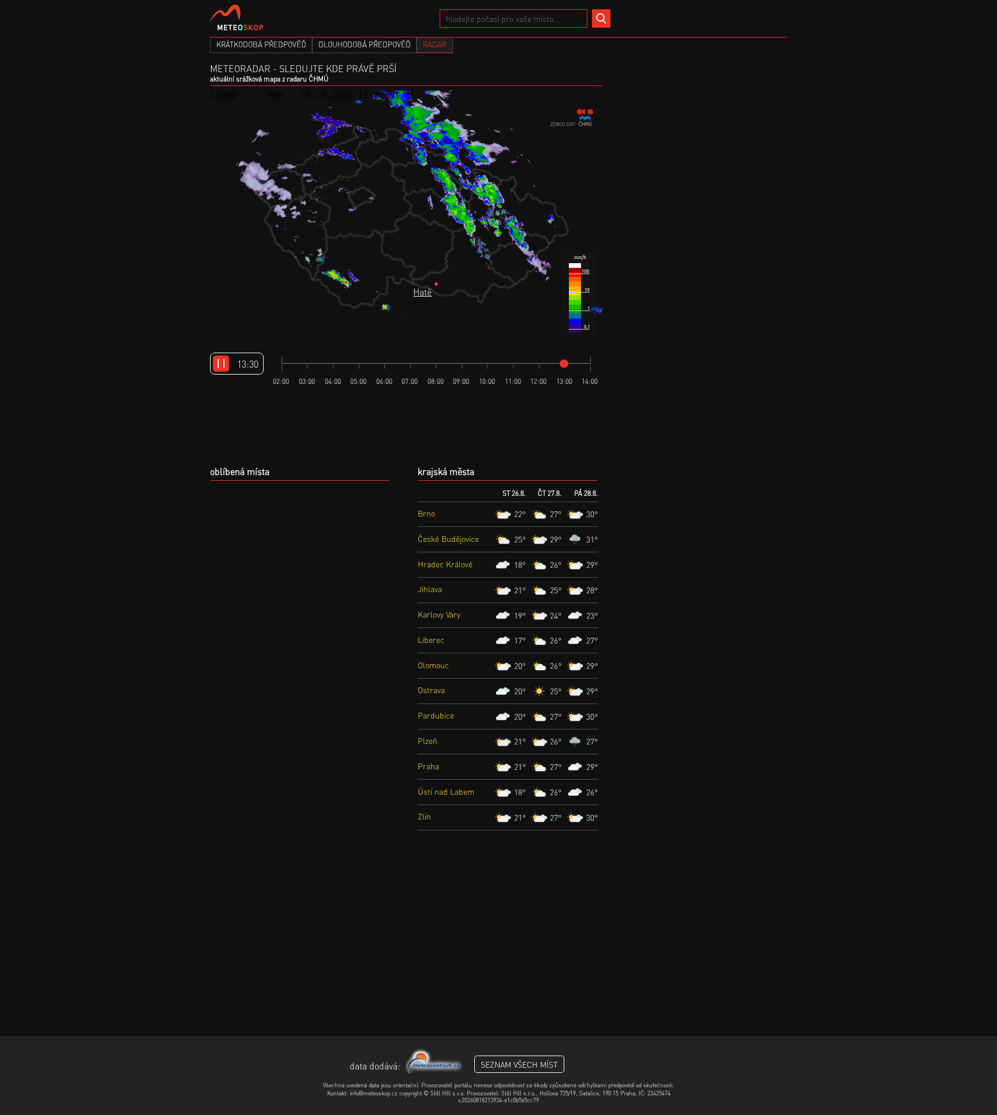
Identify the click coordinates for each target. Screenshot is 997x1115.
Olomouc (433, 665)
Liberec (431, 639)
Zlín (424, 816)
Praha (428, 766)
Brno (426, 513)
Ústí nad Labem (446, 791)
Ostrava (431, 689)
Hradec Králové (445, 564)
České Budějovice (448, 538)
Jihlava (430, 588)
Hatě (422, 292)
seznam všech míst (519, 1064)
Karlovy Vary (439, 614)
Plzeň (427, 740)
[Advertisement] (498, 943)
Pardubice (436, 715)
